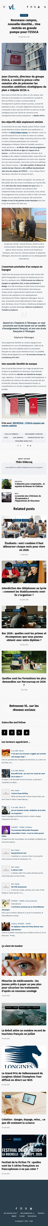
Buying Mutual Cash (18, 853)
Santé (16, 958)
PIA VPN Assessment (19, 887)
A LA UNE (9, 520)
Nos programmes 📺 (28, 1213)
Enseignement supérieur (34, 434)
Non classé (15, 790)
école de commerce (11, 434)
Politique (33, 565)
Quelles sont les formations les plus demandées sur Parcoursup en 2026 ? (24, 682)
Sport (18, 1050)
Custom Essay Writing (19, 793)
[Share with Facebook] (27, 446)
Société (25, 520)
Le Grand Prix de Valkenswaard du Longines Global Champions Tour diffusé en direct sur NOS (22, 1077)
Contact (22, 1216)
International (16, 904)
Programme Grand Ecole (23, 441)
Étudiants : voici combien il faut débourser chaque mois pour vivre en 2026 (24, 547)
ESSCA (6, 437)
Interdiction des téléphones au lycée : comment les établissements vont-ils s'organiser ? (24, 592)
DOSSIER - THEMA (17, 827)
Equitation (10, 1050)
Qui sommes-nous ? (10, 1213)
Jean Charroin (18, 437)
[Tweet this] (30, 446)
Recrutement (32, 1216)
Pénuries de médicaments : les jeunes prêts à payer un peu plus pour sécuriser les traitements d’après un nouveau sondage (22, 986)
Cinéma (14, 924)
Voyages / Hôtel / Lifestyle (29, 1007)
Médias (21, 771)
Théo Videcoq (24, 462)
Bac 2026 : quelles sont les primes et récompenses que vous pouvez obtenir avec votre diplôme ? (24, 637)
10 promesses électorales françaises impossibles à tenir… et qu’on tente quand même (23, 833)
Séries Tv (22, 807)
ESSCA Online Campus (19, 133)
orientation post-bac (36, 437)
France (25, 565)
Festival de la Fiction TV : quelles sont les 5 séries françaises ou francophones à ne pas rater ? (21, 1166)
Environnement (31, 901)
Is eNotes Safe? (17, 870)
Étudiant (24, 15)
